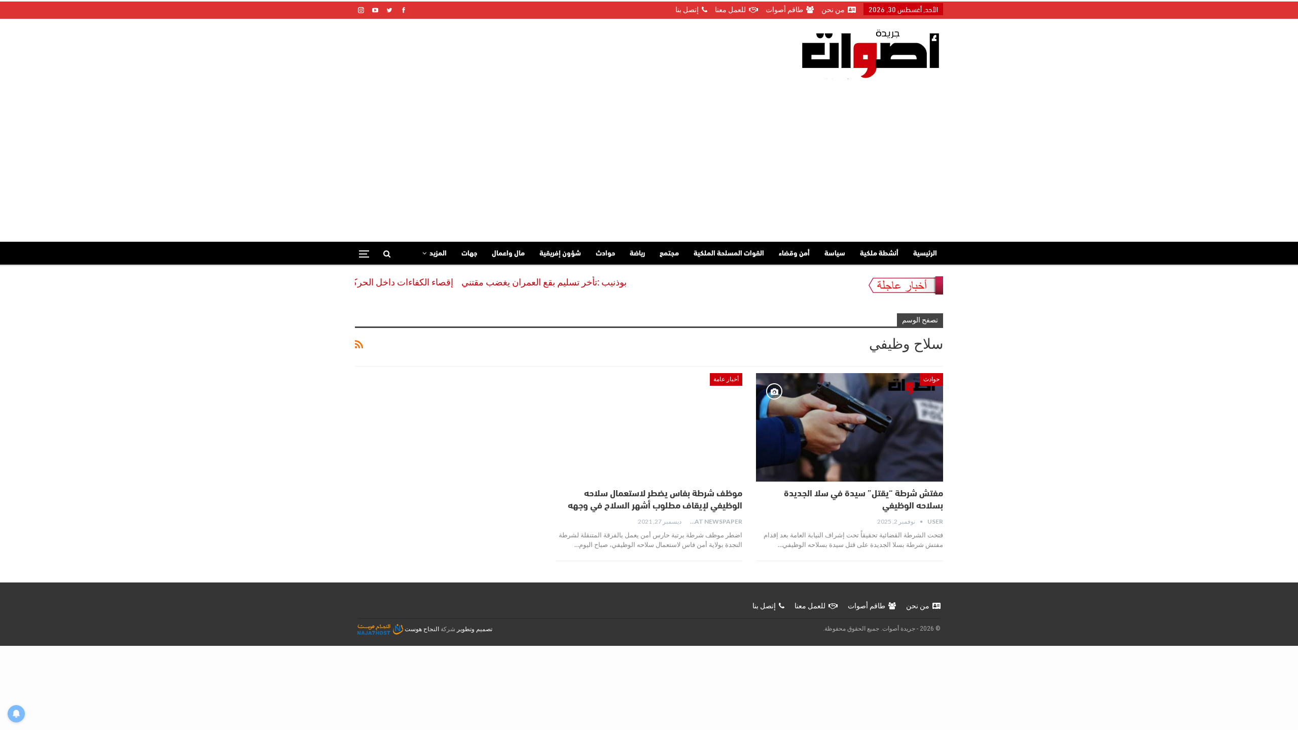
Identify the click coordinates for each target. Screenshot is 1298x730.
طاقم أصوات (784, 10)
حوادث (605, 254)
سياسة (834, 254)
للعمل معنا (730, 10)
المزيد (438, 254)
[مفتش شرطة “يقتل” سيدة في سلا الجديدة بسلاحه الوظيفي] (849, 427)
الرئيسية (925, 254)
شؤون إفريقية (560, 254)
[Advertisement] (649, 155)
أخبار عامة (726, 379)
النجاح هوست (421, 629)
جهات (469, 254)
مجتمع (669, 254)
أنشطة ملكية (879, 254)
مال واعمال (508, 254)
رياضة (637, 254)
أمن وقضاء (794, 254)
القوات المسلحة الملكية (729, 254)
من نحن (833, 10)
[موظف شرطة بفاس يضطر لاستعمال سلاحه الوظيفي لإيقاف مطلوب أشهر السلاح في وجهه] (649, 427)
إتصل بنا (687, 10)
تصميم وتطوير (474, 629)
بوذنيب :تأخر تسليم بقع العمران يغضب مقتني (561, 282)
